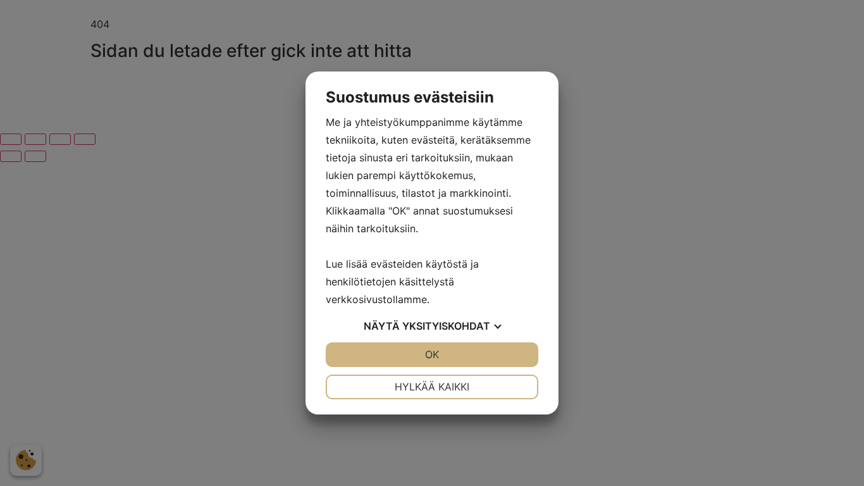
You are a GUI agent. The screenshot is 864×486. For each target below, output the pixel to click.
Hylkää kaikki (432, 386)
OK (432, 354)
